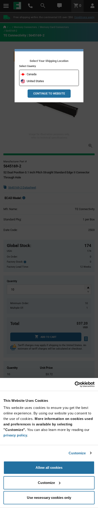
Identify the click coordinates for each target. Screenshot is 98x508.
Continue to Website (49, 93)
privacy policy (15, 435)
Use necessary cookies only (49, 498)
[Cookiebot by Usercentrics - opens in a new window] (75, 384)
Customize (77, 453)
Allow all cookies (49, 467)
